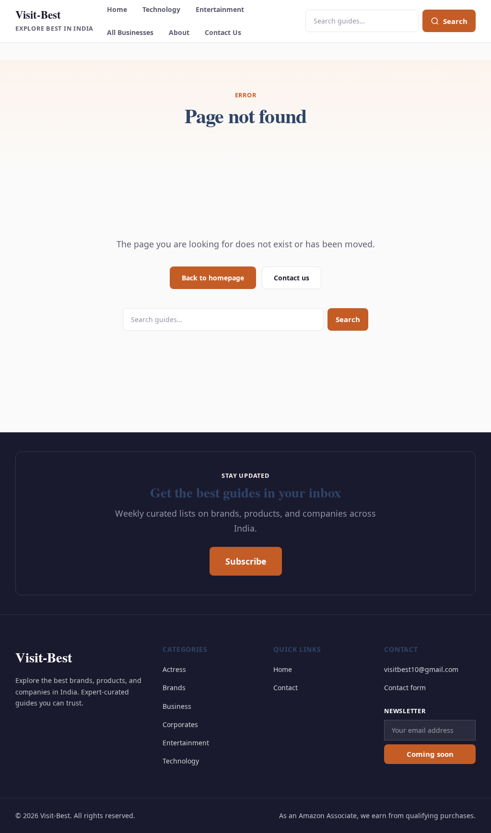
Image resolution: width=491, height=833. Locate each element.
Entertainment (220, 9)
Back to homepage (213, 277)
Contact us (291, 277)
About (179, 32)
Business (177, 706)
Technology (161, 9)
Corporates (180, 724)
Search (348, 319)
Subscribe (245, 561)
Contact (285, 687)
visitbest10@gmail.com (421, 669)
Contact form (405, 687)
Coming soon (430, 754)
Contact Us (223, 32)
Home (117, 9)
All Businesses (130, 32)
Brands (174, 687)
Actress (174, 669)
